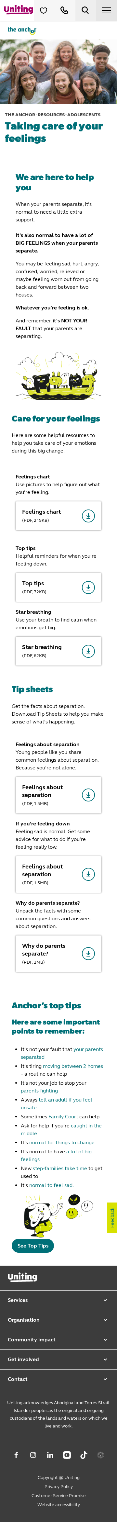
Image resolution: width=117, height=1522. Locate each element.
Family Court (63, 1117)
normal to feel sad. (51, 1185)
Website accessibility (58, 1504)
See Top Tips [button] (33, 1246)
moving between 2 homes (73, 1066)
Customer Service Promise (59, 1495)
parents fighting (39, 1091)
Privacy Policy (59, 1486)
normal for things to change (62, 1142)
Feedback (112, 1218)
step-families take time (60, 1168)
